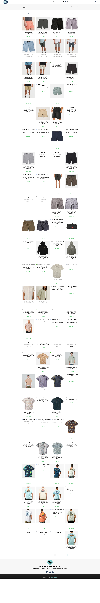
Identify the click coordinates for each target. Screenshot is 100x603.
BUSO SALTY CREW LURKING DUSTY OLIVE (71, 258)
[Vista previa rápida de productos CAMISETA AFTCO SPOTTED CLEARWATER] (78, 533)
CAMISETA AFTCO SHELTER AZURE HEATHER (28, 536)
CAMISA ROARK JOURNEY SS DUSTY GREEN (28, 346)
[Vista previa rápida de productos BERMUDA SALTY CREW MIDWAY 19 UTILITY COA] (63, 176)
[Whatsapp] (53, 572)
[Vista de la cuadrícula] (29, 14)
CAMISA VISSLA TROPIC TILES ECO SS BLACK (28, 446)
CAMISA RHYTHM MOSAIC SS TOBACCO (71, 290)
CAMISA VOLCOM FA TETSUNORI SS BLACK (71, 446)
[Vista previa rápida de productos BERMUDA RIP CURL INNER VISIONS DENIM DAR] (63, 108)
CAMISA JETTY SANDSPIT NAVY (71, 266)
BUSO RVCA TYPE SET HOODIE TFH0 (57, 245)
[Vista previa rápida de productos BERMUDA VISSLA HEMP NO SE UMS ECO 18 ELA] (35, 221)
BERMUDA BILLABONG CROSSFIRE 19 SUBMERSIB (42, 33)
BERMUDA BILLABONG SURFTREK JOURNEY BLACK (71, 78)
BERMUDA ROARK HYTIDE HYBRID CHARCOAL (43, 133)
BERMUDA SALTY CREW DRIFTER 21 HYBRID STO (28, 178)
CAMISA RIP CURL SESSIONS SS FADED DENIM (57, 323)
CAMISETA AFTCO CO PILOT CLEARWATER (57, 503)
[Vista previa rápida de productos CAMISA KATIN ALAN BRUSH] (35, 288)
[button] (35, 21)
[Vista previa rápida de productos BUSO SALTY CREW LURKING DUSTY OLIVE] (78, 243)
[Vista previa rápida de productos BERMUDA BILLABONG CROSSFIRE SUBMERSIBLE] (49, 41)
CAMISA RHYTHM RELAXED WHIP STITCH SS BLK (28, 313)
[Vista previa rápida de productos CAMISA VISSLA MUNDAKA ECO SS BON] (35, 398)
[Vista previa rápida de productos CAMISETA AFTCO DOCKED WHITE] (35, 511)
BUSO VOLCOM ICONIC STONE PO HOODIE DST (28, 268)
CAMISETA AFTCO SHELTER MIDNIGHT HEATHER (43, 536)
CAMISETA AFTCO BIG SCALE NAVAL (57, 480)
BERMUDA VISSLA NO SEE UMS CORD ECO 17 (42, 235)
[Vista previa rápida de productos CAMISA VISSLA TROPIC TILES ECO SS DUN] (49, 443)
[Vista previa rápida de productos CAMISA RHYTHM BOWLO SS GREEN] (49, 288)
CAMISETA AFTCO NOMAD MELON (43, 525)
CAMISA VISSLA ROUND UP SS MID (57, 413)
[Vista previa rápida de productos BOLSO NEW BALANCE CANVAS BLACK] (78, 221)
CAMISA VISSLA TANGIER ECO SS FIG (28, 423)
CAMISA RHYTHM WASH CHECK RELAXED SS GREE (71, 313)
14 (71, 555)
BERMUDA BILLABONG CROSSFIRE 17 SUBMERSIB (28, 33)
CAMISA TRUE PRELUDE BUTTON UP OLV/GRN (71, 368)
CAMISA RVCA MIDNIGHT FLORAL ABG (57, 346)
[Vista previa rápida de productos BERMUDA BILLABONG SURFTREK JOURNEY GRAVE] (35, 86)
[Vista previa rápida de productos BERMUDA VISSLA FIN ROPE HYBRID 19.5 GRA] (78, 198)
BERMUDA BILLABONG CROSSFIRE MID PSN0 (71, 33)
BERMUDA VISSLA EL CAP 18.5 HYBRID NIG (28, 201)
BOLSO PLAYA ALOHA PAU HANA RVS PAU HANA (28, 246)
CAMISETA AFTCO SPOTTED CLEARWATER (71, 548)
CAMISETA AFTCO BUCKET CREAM (43, 503)
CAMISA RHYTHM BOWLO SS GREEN (43, 303)
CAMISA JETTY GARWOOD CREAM (57, 280)
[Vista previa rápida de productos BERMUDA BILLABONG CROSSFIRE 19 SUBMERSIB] (49, 19)
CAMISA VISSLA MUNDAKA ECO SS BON (28, 413)
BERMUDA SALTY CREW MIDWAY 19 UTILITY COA (57, 190)
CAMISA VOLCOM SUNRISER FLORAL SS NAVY (28, 480)
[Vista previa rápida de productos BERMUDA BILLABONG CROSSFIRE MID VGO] (35, 41)
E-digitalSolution (53, 577)
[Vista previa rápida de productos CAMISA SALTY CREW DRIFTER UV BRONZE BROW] (49, 354)
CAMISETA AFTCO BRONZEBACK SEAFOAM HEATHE (71, 480)
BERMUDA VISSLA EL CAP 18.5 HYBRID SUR (43, 201)
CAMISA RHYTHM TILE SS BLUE (57, 311)
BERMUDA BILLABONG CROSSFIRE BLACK (57, 33)
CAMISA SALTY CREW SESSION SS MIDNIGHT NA (57, 356)
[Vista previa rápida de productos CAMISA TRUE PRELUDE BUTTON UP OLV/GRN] (78, 354)
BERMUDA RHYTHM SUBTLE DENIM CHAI (43, 123)
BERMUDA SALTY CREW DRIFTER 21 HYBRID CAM (57, 156)
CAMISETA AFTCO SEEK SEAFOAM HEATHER (71, 525)
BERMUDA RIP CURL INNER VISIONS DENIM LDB (71, 111)
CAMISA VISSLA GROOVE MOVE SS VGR (71, 378)
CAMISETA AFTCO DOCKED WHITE (28, 525)
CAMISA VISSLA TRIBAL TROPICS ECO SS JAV (71, 436)
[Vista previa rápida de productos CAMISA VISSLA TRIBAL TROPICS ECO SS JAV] (78, 421)
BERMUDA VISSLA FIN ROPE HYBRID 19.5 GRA (71, 213)
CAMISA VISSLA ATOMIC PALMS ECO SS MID (57, 391)
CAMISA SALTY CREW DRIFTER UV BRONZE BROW (43, 368)
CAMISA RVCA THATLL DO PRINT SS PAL (71, 346)
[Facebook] (95, 1)
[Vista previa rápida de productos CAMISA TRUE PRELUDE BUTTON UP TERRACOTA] (35, 376)
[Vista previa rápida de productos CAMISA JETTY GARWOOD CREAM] (63, 266)
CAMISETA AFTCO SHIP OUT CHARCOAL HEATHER (57, 536)
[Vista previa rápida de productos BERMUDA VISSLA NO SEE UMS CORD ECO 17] (49, 221)
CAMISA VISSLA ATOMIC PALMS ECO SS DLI (43, 391)
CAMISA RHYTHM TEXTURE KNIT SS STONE (43, 313)
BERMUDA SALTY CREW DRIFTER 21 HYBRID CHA (71, 168)
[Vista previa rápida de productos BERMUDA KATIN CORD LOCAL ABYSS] (63, 86)
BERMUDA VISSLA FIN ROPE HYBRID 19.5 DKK (57, 213)
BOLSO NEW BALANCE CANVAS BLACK (71, 235)
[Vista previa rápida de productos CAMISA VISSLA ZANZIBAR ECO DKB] (63, 443)
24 (75, 13)
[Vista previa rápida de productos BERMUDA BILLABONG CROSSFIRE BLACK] (63, 19)
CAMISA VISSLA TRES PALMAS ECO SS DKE (42, 423)
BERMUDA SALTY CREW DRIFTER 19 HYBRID (57, 145)
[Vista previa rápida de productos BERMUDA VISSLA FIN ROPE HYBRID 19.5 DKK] (63, 198)
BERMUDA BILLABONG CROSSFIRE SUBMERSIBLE (42, 56)
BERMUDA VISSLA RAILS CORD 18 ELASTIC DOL (57, 223)
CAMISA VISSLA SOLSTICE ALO (71, 399)
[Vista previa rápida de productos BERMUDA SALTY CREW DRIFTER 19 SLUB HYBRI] (35, 153)
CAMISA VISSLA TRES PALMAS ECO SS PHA (57, 423)
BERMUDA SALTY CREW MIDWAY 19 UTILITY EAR (71, 190)
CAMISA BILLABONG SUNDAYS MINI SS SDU (42, 268)
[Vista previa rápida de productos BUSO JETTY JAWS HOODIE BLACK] (49, 243)
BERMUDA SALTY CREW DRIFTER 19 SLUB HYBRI (28, 168)
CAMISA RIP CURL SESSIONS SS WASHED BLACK (71, 323)
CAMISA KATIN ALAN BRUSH (29, 302)
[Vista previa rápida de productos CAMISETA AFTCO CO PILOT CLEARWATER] (63, 488)
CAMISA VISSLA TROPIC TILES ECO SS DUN (43, 458)
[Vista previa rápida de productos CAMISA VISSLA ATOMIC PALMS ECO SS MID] (63, 376)
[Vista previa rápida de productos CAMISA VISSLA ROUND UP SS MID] (63, 398)
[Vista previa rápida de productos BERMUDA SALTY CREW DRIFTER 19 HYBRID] (63, 131)
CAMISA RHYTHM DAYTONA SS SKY (57, 290)
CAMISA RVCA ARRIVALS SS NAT (43, 344)
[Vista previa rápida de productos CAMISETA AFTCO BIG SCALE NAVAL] (63, 466)
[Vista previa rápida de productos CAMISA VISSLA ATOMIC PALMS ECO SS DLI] (49, 376)
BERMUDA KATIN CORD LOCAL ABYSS (57, 101)
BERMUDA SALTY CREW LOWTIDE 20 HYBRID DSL (43, 178)
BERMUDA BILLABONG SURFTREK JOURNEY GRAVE (28, 101)
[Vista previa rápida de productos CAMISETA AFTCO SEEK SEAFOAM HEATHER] (78, 511)
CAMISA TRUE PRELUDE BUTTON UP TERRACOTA (28, 391)
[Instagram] (97, 1)
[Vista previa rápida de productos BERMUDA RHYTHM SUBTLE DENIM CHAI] (49, 108)
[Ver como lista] (31, 14)
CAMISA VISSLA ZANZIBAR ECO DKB (57, 458)
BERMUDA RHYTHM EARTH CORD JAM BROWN (28, 111)
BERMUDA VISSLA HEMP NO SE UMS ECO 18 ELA (28, 235)
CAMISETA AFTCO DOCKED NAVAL (71, 490)
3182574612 (48, 568)
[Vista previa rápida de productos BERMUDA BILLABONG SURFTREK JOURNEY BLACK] (78, 63)
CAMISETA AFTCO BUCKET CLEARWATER (28, 503)
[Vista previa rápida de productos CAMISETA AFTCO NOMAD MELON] (49, 511)
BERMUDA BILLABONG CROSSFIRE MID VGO (28, 56)
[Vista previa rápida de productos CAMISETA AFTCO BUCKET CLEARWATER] (35, 488)
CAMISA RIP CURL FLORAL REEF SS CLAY (28, 335)
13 (68, 555)
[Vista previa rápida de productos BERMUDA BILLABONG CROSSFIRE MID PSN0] (78, 19)
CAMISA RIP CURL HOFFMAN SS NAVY (42, 323)
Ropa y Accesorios (27, 31)
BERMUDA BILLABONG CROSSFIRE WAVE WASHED (57, 66)
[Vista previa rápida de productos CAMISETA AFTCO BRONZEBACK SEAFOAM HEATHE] (78, 466)
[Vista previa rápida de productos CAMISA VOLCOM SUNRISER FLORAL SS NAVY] (35, 466)
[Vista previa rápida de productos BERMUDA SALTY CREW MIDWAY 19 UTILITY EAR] (78, 176)
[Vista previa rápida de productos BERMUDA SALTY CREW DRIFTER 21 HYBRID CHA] (78, 153)
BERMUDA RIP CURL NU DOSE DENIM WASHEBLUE (28, 133)
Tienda (77, 6)
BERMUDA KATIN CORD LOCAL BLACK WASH (71, 88)
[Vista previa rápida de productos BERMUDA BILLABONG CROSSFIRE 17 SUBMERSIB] (35, 19)
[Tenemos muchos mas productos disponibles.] (50, 562)
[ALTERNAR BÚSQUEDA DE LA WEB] (68, 2)
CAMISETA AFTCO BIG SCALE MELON (43, 468)
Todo (77, 13)
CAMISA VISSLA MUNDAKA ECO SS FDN (43, 401)
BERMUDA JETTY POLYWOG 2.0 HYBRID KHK (42, 88)
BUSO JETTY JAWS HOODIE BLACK (43, 258)
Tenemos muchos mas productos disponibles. (50, 566)
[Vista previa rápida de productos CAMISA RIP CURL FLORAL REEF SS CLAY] (35, 321)
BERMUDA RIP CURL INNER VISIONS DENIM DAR (57, 123)
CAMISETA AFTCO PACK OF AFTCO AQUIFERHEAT (57, 513)
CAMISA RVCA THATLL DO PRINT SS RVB (28, 356)
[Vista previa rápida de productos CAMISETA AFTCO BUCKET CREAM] (49, 488)
